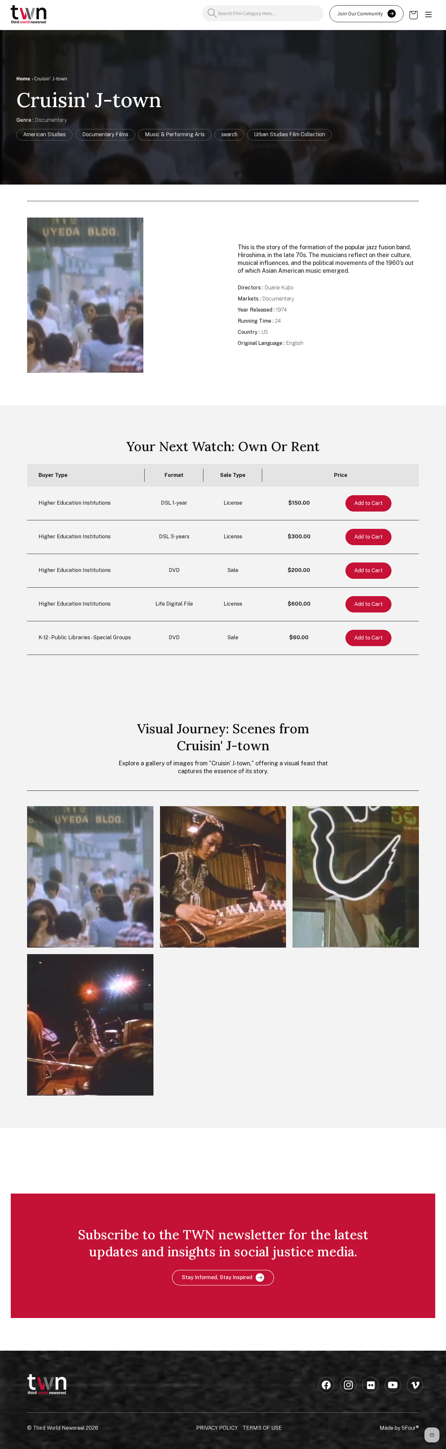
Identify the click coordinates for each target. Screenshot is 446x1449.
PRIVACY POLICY (217, 1428)
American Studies (44, 134)
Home (23, 78)
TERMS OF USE (262, 1428)
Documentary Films (105, 134)
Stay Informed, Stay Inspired (217, 1277)
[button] (428, 15)
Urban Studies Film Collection (289, 134)
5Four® (410, 1428)
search (229, 134)
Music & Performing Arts (175, 134)
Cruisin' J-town (50, 78)
